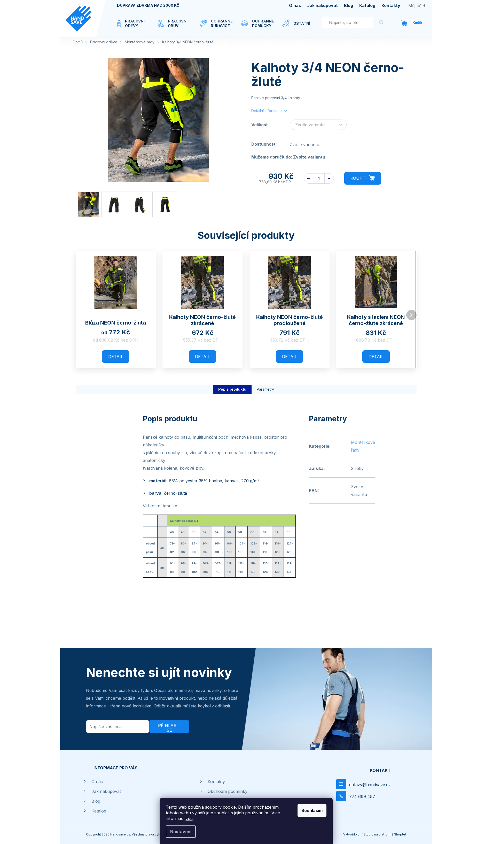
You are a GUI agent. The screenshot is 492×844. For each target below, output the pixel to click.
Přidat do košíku (362, 178)
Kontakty (390, 5)
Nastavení (180, 831)
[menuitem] (132, 26)
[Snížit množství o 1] (308, 178)
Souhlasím (312, 810)
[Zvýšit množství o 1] (329, 178)
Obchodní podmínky (227, 791)
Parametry (265, 389)
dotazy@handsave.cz (370, 784)
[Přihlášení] (417, 5)
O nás (295, 5)
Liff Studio (366, 834)
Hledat (381, 23)
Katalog (367, 5)
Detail (115, 356)
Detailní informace (266, 110)
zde (189, 818)
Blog (348, 5)
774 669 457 (362, 796)
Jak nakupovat (322, 5)
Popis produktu (232, 389)
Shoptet (400, 834)
